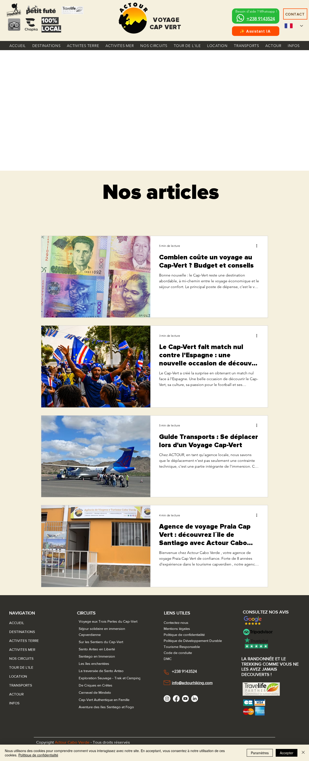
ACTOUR (16, 694)
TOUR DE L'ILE (20, 667)
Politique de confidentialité (38, 755)
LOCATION (18, 676)
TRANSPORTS (20, 685)
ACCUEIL (16, 623)
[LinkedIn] (194, 698)
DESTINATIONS (20, 632)
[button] (46, 45)
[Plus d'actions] (258, 246)
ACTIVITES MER (20, 649)
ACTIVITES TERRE (20, 641)
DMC (168, 659)
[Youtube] (185, 698)
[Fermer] (303, 752)
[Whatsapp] (240, 18)
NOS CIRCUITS (20, 658)
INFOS (14, 703)
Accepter (286, 752)
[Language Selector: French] (293, 25)
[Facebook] (176, 698)
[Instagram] (167, 698)
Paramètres (260, 752)
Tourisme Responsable (182, 647)
